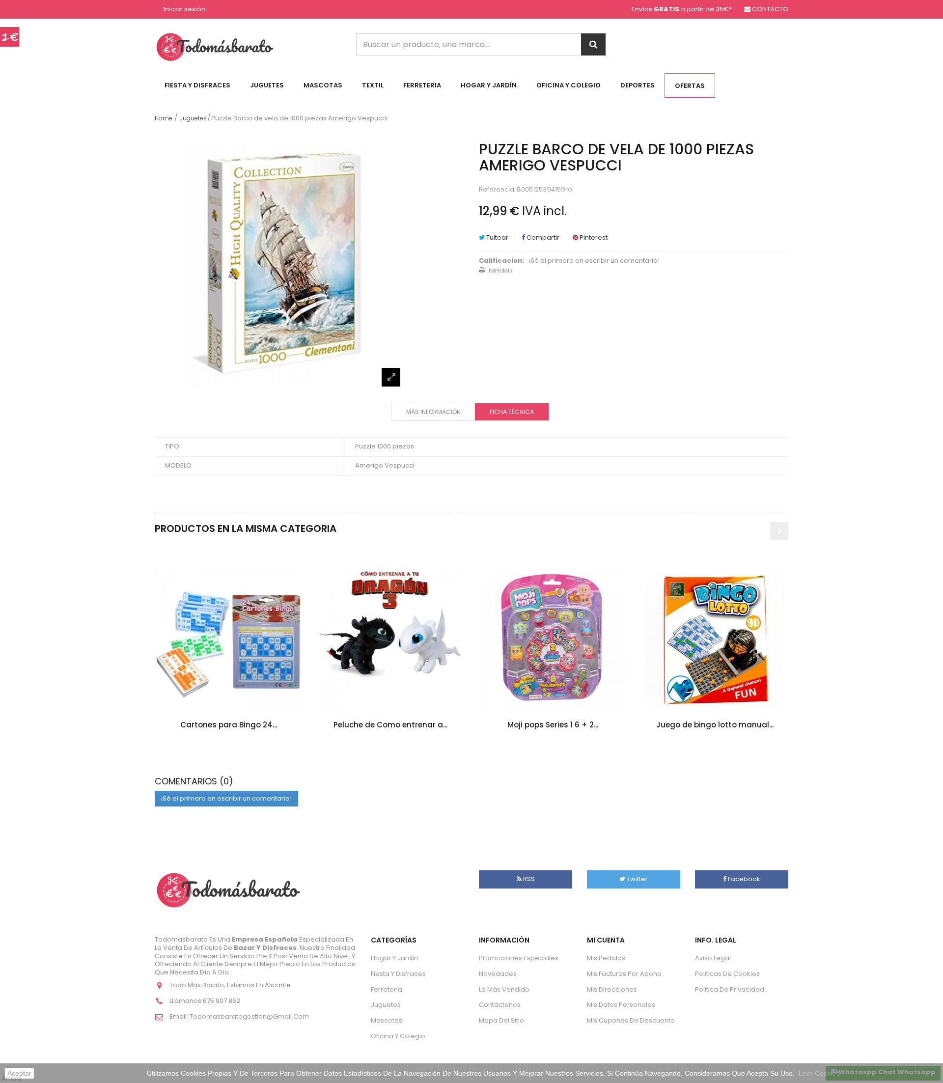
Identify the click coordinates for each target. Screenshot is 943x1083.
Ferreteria (422, 85)
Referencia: (497, 190)
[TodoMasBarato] (215, 46)
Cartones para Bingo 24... (228, 725)
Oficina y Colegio (568, 85)
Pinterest (593, 237)
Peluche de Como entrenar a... (390, 725)
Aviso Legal (713, 958)
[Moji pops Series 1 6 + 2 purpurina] (552, 637)
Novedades (498, 973)
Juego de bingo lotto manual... (715, 725)
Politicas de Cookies (727, 973)
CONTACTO (770, 9)
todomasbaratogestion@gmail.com (249, 1016)
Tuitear (496, 237)
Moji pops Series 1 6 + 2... (552, 725)
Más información (433, 412)
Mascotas (323, 85)
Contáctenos (500, 1004)
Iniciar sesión (184, 9)
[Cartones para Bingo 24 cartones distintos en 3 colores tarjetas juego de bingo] (228, 637)
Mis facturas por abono (624, 973)
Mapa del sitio (501, 1020)
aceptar (19, 1073)
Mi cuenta (606, 940)
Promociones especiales (518, 958)
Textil (373, 85)
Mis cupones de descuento (631, 1020)
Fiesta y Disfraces (197, 85)
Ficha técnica (512, 412)
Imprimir (501, 271)
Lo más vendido (504, 989)
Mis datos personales (621, 1004)
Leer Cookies (819, 1073)
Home (163, 118)
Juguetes (267, 85)
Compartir (542, 237)
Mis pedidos (606, 958)
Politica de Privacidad (729, 989)
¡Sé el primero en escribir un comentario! (594, 261)
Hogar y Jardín (489, 85)
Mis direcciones (612, 989)
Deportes (637, 85)
